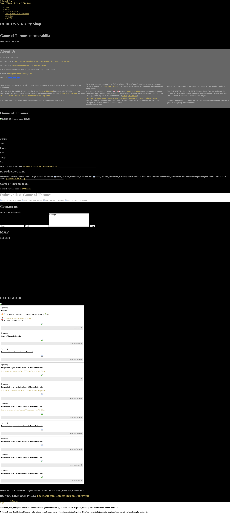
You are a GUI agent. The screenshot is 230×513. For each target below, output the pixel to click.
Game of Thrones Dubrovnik (11, 336)
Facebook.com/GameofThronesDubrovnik (29, 65)
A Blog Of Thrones (129, 96)
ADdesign (14, 501)
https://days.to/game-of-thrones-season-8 (17, 318)
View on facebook (76, 328)
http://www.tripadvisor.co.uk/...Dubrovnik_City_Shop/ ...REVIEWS (42, 61)
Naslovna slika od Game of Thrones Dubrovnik (17, 352)
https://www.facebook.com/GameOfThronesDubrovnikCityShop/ (23, 371)
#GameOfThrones (14, 314)
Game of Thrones (111, 86)
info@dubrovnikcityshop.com (20, 73)
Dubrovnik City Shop (41, 95)
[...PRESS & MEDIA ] (15, 179)
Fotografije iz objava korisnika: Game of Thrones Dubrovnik (22, 368)
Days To (4, 310)
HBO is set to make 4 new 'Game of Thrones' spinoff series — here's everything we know (122, 98)
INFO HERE (25, 189)
